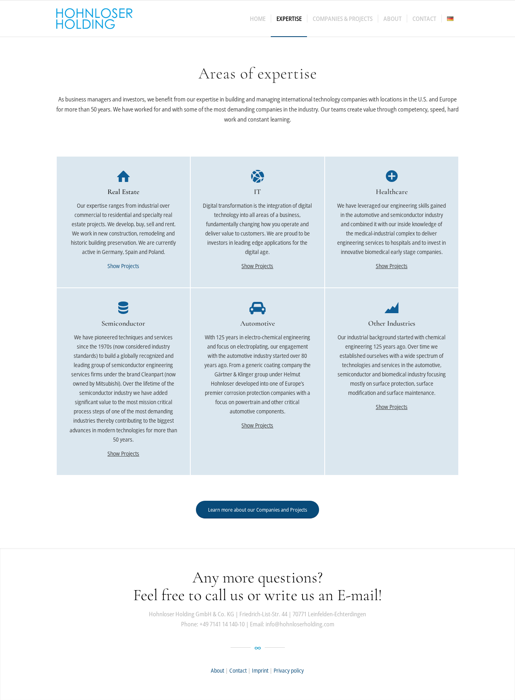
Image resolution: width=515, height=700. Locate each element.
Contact (238, 670)
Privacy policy (289, 670)
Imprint (260, 670)
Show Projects (123, 266)
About (217, 670)
